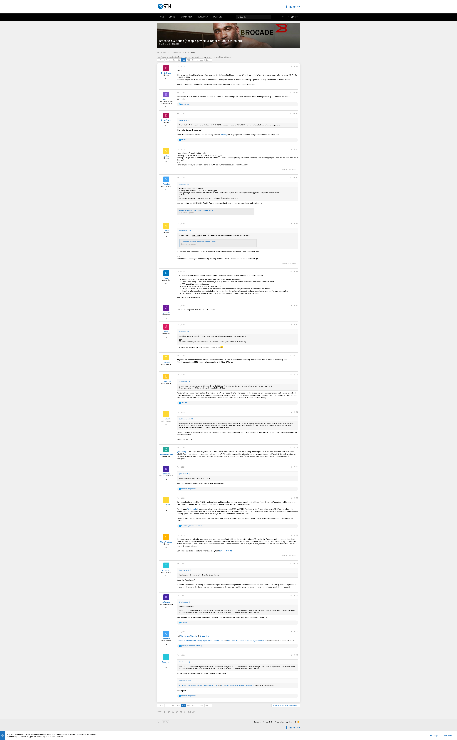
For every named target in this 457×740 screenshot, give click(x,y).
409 (183, 60)
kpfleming (166, 474)
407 (173, 60)
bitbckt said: (183, 120)
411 (193, 60)
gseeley (166, 312)
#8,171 (295, 374)
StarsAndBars (166, 542)
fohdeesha (164, 44)
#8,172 (295, 412)
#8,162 (295, 92)
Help (286, 722)
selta (166, 331)
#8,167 (295, 271)
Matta (166, 156)
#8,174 (295, 467)
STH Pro (165, 722)
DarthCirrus (166, 73)
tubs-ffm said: (183, 602)
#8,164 (295, 149)
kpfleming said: (184, 570)
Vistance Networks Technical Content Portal (196, 210)
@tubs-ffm (204, 636)
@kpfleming (181, 452)
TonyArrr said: (183, 381)
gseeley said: (183, 474)
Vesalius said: (184, 231)
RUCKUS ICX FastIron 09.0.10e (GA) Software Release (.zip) (200, 641)
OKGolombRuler (166, 454)
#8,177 (295, 563)
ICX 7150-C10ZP (226, 551)
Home (291, 722)
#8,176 (295, 535)
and (188, 489)
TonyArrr (166, 362)
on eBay (224, 135)
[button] (177, 17)
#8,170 (295, 355)
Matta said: (183, 184)
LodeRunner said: (185, 419)
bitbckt (166, 99)
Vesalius (166, 184)
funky (166, 278)
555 (201, 60)
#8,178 (295, 595)
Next (207, 60)
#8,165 (295, 177)
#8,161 (295, 66)
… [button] (169, 60)
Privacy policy (279, 722)
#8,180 (295, 655)
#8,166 (295, 224)
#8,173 (295, 447)
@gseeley (194, 636)
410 (188, 60)
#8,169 (295, 325)
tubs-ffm (166, 570)
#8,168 (295, 306)
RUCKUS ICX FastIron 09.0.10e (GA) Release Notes (247, 641)
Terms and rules (268, 722)
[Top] (295, 722)
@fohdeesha (192, 509)
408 (178, 60)
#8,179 (295, 632)
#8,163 (295, 113)
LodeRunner (166, 381)
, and (191, 526)
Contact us (257, 722)
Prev (161, 60)
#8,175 (295, 498)
